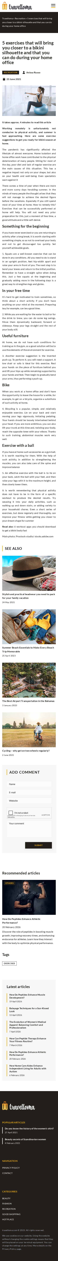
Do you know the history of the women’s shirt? (29, 1128)
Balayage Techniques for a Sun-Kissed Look (29, 1010)
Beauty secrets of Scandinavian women (25, 1139)
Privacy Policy (9, 1249)
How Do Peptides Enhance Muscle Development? (27, 996)
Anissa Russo (33, 72)
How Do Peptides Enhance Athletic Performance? (27, 1053)
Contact (7, 1173)
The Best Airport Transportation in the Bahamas (28, 700)
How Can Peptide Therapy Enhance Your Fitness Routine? (27, 1040)
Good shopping (11, 1214)
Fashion (7, 1203)
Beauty (6, 1198)
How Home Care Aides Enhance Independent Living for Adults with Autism (27, 1068)
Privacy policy (11, 1168)
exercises (9, 963)
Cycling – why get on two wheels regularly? (26, 750)
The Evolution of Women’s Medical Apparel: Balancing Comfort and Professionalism (27, 1025)
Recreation (10, 72)
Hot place (8, 1219)
